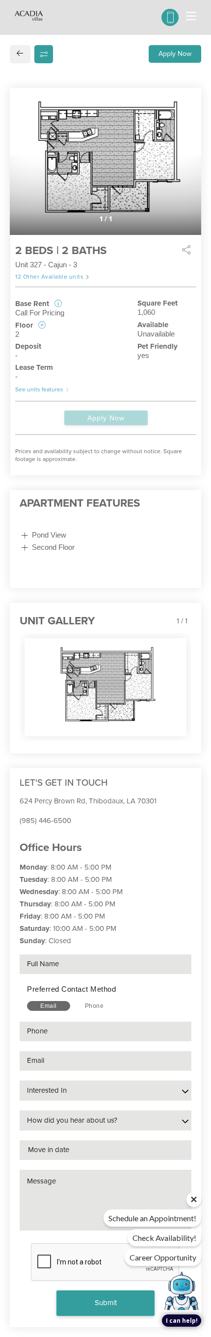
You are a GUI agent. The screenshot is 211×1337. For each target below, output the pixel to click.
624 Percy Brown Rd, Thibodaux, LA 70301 (88, 801)
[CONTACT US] (170, 17)
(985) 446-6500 (45, 820)
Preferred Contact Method (71, 989)
